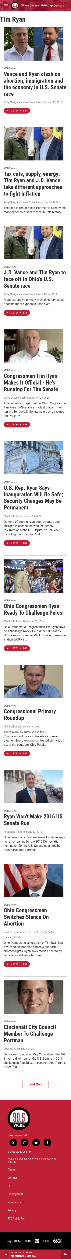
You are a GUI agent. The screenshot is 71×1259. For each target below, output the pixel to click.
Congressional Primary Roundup (30, 714)
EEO (10, 1186)
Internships (14, 1202)
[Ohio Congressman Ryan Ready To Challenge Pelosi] (33, 576)
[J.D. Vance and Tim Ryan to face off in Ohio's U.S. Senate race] (33, 242)
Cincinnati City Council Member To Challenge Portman (30, 1034)
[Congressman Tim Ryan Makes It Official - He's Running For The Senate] (33, 346)
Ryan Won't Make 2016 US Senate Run (33, 819)
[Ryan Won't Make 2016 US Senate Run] (33, 786)
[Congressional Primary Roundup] (33, 681)
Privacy (12, 1210)
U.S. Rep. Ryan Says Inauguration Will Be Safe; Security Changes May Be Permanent (33, 497)
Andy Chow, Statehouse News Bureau (23, 102)
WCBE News (10, 68)
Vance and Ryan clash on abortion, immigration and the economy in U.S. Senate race (35, 84)
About (11, 1169)
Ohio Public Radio (13, 516)
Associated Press (13, 831)
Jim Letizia (9, 1048)
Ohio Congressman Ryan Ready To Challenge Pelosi (34, 609)
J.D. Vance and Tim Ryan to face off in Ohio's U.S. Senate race (35, 279)
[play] (5, 1254)
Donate (59, 5)
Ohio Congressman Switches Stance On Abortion (26, 917)
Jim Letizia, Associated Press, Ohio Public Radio (29, 932)
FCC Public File (16, 1218)
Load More (36, 1084)
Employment (15, 1194)
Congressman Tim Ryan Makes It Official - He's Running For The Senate (31, 383)
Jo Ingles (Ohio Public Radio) (19, 397)
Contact (12, 1177)
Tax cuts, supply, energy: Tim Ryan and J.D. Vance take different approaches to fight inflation (33, 184)
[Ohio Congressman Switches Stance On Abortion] (33, 880)
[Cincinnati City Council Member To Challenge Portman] (33, 997)
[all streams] (66, 1254)
